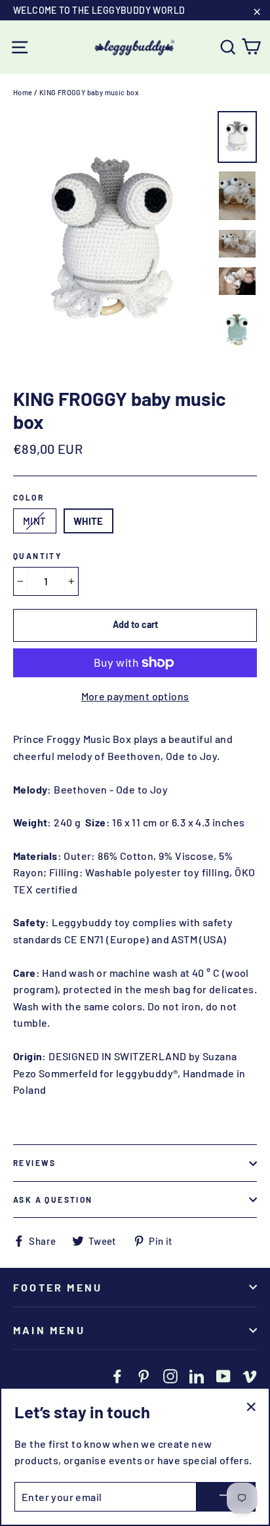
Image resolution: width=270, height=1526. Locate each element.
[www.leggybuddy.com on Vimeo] (249, 1374)
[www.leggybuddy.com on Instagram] (170, 1374)
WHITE (88, 521)
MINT (35, 521)
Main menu (49, 1330)
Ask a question (53, 1199)
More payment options (135, 696)
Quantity (37, 555)
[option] (111, 242)
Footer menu (57, 1287)
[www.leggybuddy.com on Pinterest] (143, 1374)
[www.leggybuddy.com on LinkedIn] (196, 1374)
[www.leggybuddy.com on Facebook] (117, 1374)
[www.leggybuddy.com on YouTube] (223, 1374)
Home (23, 92)
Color (28, 497)
